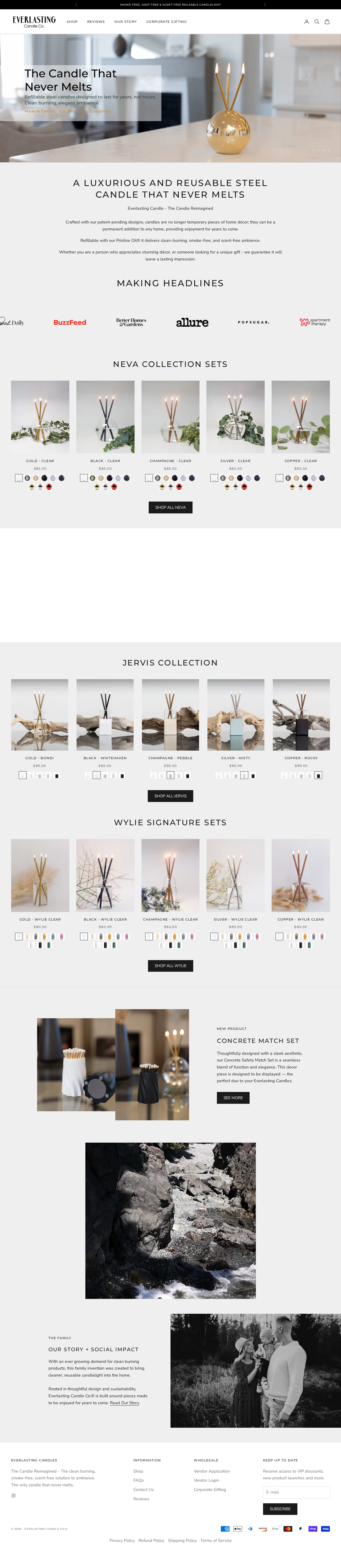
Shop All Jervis (170, 796)
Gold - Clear (40, 461)
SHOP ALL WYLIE (171, 965)
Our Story (125, 22)
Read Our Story (124, 1403)
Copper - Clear (301, 461)
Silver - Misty (235, 758)
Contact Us (143, 1489)
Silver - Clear (236, 461)
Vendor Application (212, 1471)
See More (233, 1098)
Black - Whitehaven (105, 758)
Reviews (96, 22)
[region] (170, 98)
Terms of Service (216, 1540)
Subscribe (280, 1509)
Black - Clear (105, 461)
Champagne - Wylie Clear (170, 919)
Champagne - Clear (170, 461)
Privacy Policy (122, 1540)
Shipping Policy (182, 1540)
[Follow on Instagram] (13, 1495)
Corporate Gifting (166, 22)
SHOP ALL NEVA (170, 507)
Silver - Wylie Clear (235, 919)
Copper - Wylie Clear (301, 919)
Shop (72, 22)
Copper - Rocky (301, 758)
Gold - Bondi (39, 758)
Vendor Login (206, 1480)
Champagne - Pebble (170, 758)
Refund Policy (151, 1540)
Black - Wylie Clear (105, 919)
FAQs (138, 1480)
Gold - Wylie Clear (40, 919)
